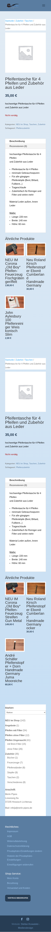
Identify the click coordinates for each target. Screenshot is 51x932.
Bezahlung (12, 883)
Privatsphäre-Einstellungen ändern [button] (24, 851)
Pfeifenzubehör (23, 128)
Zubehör (19, 21)
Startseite (9, 21)
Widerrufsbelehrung (17, 841)
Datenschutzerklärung (18, 846)
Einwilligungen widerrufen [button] (20, 864)
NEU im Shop (22, 124)
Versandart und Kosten (18, 888)
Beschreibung (17, 141)
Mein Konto (13, 878)
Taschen (29, 21)
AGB (9, 836)
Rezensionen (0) (18, 146)
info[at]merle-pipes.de (21, 808)
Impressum (12, 831)
